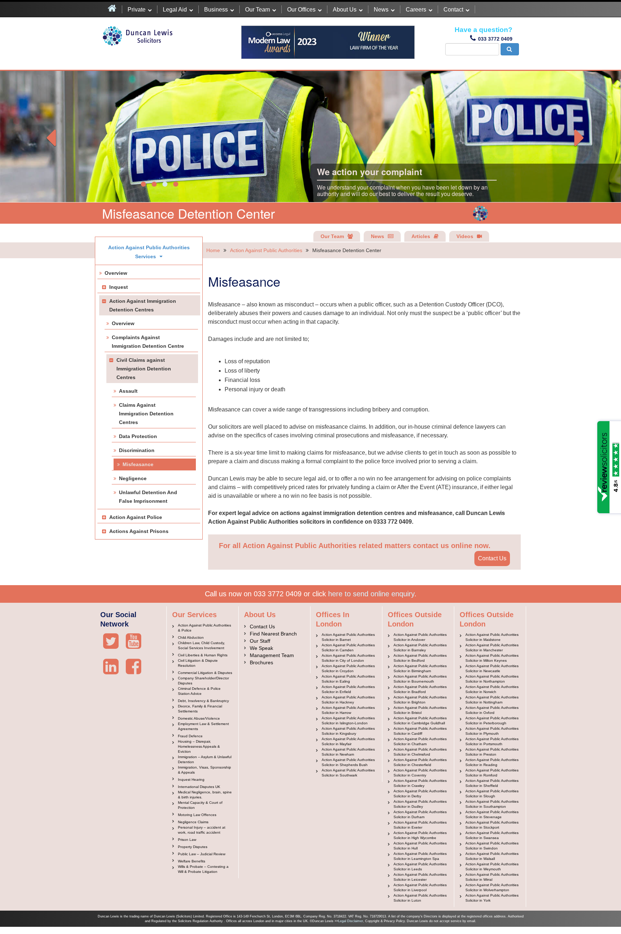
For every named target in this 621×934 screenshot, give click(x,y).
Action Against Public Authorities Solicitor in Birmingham (420, 668)
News (381, 9)
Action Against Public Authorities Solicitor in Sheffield (492, 783)
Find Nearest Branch (273, 633)
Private (137, 9)
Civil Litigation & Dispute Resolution (198, 663)
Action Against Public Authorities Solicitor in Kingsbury (348, 730)
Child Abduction (191, 637)
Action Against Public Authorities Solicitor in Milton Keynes (492, 657)
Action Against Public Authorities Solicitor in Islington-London (348, 720)
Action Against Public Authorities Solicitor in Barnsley (420, 647)
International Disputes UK (199, 787)
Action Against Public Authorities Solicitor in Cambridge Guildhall (420, 720)
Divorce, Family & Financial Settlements (200, 708)
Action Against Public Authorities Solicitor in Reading (492, 762)
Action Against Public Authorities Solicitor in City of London (348, 657)
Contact (453, 9)
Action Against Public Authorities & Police (204, 627)
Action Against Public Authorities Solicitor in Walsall (492, 856)
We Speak (261, 648)
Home (213, 250)
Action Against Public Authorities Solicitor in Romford (492, 772)
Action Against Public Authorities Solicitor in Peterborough (492, 720)
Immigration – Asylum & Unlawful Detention (204, 759)
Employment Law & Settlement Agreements (203, 726)
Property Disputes (192, 847)
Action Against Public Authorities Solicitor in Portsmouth (492, 741)
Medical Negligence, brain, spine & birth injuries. (205, 794)
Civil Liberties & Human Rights (202, 655)
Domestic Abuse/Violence (199, 718)
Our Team (257, 9)
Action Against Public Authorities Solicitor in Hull (420, 845)
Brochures (261, 662)
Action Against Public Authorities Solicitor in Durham (420, 814)
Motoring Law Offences (197, 815)
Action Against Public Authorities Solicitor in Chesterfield (420, 762)
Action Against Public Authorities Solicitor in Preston (492, 751)
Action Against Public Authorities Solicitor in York (492, 897)
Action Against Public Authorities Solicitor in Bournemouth (420, 678)
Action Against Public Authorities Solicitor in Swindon (492, 845)
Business (216, 9)
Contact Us (492, 558)
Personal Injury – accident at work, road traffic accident (201, 829)
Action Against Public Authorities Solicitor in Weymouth (492, 866)
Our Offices (301, 9)
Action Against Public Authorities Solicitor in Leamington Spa (420, 856)
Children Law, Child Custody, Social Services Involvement (201, 645)
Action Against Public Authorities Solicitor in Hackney (348, 699)
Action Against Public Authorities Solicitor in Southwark (348, 772)
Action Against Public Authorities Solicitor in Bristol (420, 710)
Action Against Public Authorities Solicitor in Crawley (420, 783)
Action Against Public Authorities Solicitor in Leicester (420, 877)
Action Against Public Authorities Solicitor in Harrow (348, 710)
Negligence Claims (193, 822)
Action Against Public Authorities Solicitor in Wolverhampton (492, 887)
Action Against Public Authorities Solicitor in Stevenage (492, 814)
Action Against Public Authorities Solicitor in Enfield (348, 689)
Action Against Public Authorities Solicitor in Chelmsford (420, 751)
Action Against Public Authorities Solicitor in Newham (348, 751)
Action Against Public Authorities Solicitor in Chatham (420, 741)
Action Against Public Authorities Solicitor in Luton (420, 897)
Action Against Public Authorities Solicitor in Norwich (492, 689)
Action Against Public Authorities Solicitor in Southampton (492, 803)
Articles (420, 236)
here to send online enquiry (371, 594)
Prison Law (187, 840)
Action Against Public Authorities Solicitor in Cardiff (420, 730)
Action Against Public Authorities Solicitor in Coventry (420, 772)
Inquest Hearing (191, 780)
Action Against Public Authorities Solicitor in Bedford (420, 657)
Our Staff (260, 640)
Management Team (272, 655)
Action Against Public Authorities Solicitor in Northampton (492, 678)
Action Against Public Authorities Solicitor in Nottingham (492, 699)
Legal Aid (175, 9)
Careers (416, 9)
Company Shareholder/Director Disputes (203, 680)
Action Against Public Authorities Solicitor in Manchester (492, 647)
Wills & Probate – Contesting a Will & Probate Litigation (203, 869)
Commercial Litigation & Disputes (205, 673)
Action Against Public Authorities (266, 250)
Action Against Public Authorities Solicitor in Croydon (348, 668)
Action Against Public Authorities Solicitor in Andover (420, 637)
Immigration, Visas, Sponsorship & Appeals (204, 769)
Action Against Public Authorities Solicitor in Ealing (348, 678)
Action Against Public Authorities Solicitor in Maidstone (492, 637)
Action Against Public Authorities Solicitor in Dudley (420, 803)
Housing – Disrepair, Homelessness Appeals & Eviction (199, 746)
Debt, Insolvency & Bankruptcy (203, 701)
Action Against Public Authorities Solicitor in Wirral (492, 877)
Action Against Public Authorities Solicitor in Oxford (492, 710)
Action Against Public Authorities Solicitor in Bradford (420, 689)
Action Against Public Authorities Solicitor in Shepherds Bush (348, 762)
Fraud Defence (190, 736)
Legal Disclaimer (350, 921)
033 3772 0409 (495, 39)
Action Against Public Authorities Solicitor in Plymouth (492, 730)
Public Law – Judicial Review (201, 854)
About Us (344, 9)
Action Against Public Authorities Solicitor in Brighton (420, 699)
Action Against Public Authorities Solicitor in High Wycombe (420, 835)
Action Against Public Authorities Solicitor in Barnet (348, 637)
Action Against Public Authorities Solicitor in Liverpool (420, 887)
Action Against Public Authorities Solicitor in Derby (420, 793)
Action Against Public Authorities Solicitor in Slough (492, 793)
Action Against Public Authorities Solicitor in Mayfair (348, 741)
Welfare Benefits (191, 861)
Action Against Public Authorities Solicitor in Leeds (420, 866)
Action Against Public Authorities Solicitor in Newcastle (492, 668)
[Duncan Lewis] (110, 641)
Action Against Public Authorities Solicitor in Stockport (492, 824)
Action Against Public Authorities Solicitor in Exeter (420, 824)
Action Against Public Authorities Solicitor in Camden (348, 647)
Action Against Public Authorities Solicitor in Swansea (492, 835)
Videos (464, 236)
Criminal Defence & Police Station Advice (199, 691)
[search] (510, 49)
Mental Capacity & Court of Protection (200, 805)
